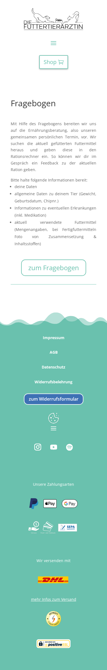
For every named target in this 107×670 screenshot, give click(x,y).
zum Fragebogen (53, 267)
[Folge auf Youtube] (53, 447)
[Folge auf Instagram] (37, 447)
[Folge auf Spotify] (69, 447)
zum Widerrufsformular (53, 399)
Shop (50, 62)
